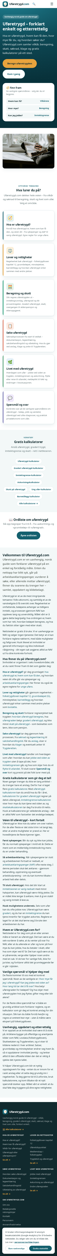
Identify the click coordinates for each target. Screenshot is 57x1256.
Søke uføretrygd (11, 733)
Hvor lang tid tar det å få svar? (18, 986)
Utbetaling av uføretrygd (14, 1189)
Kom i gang (13, 74)
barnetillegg (24, 699)
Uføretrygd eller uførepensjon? (10, 1154)
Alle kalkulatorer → (28, 503)
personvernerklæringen (27, 1242)
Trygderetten (9, 748)
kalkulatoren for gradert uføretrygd (21, 796)
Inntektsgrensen (38, 1178)
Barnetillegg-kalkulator (28, 496)
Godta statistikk (40, 1248)
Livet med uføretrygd (14, 754)
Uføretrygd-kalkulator (28, 461)
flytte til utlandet (11, 768)
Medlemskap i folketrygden (36, 1153)
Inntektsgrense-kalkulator (28, 475)
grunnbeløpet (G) (41, 696)
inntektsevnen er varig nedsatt (19, 889)
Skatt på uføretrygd (15, 489)
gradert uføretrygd (33, 720)
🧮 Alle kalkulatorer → (13, 1129)
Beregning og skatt (13, 713)
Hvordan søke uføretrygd (14, 1174)
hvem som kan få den (29, 675)
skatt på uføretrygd (19, 724)
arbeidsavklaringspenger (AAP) (19, 864)
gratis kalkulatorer (17, 788)
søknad (22, 737)
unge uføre (27, 686)
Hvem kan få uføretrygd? (14, 1144)
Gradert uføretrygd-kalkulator (28, 468)
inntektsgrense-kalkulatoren (36, 799)
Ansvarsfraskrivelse (12, 1224)
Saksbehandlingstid (12, 1185)
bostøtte (12, 707)
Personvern (8, 1220)
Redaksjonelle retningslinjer (9, 1210)
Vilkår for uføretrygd (12, 1148)
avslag (34, 741)
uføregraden (9, 720)
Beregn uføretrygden (19, 63)
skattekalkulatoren (12, 807)
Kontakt (6, 1216)
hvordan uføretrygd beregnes (27, 716)
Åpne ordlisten (29, 535)
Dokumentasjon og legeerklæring (12, 1180)
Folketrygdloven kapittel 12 (41, 1142)
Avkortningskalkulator (28, 482)
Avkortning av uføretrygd (42, 1182)
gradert (7, 913)
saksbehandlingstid (13, 741)
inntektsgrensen (11, 765)
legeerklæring (37, 737)
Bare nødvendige (16, 1248)
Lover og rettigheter (14, 692)
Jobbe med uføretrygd (40, 1174)
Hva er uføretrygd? (13, 671)
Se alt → (6, 1159)
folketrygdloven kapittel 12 (17, 696)
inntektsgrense (34, 913)
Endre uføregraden (39, 1186)
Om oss (6, 1204)
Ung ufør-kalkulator (41, 489)
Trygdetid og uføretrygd (41, 1159)
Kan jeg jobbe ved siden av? (34, 982)
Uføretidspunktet (38, 1147)
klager (18, 744)
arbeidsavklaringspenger (15, 682)
